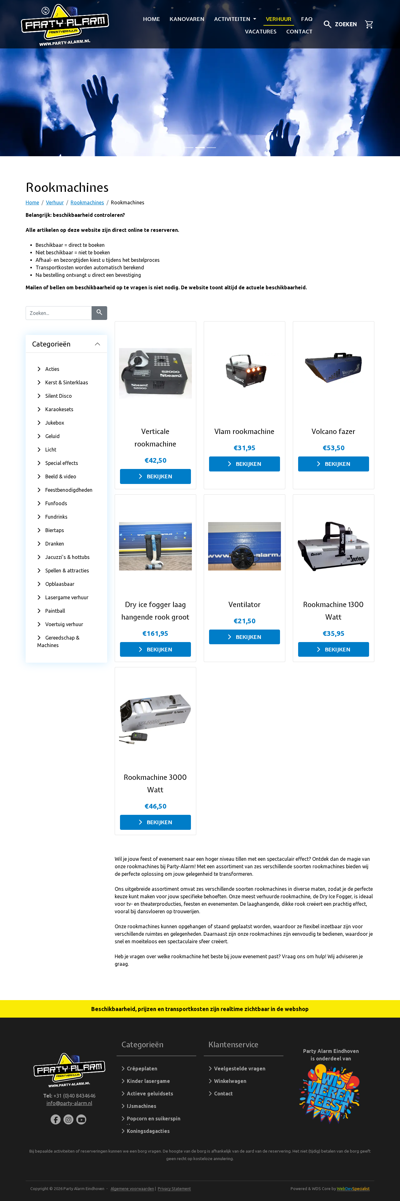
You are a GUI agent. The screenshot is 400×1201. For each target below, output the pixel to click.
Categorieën (51, 344)
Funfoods (56, 503)
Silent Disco (58, 396)
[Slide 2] (211, 147)
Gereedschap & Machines (58, 641)
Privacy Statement (174, 1188)
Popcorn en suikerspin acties (150, 1120)
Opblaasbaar (59, 584)
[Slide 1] (200, 147)
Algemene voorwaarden (132, 1188)
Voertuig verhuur (64, 624)
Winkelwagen (229, 1081)
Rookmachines (87, 202)
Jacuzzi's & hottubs (67, 557)
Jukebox (54, 423)
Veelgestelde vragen (238, 1068)
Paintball (55, 611)
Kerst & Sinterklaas (66, 382)
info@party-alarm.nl (69, 1103)
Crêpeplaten (140, 1068)
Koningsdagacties (147, 1131)
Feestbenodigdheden (68, 490)
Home (151, 18)
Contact (299, 31)
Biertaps (54, 530)
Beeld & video (60, 476)
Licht (50, 449)
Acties (52, 369)
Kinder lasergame (147, 1081)
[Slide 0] (188, 147)
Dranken (54, 543)
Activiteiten (233, 18)
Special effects (61, 463)
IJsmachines (140, 1106)
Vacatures (261, 31)
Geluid (52, 436)
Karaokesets (59, 409)
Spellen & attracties (67, 570)
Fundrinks (56, 517)
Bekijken (159, 476)
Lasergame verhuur (66, 597)
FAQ (306, 18)
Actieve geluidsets (148, 1093)
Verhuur (279, 18)
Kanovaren (187, 18)
